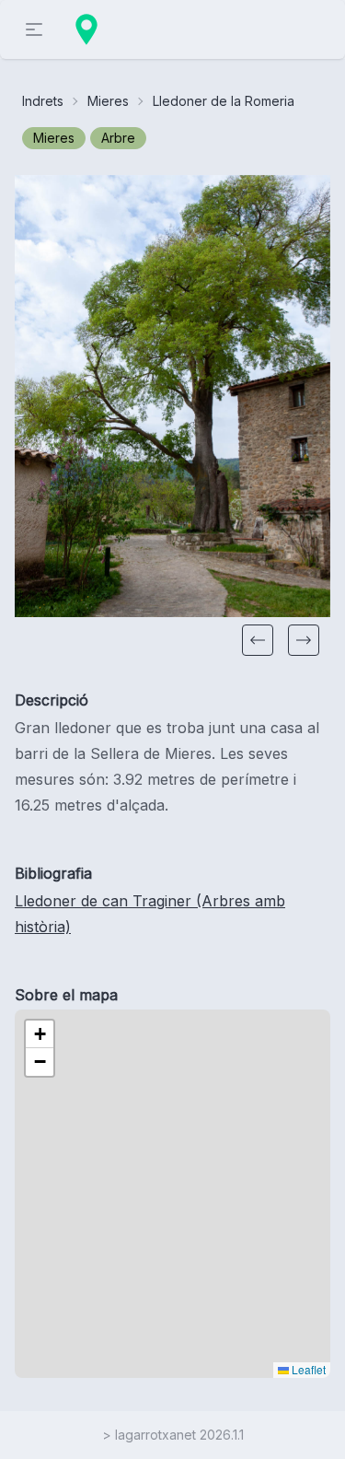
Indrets (42, 101)
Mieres (108, 101)
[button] (257, 640)
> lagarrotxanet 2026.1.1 (173, 1434)
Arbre (118, 138)
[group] (172, 396)
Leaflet (307, 1369)
